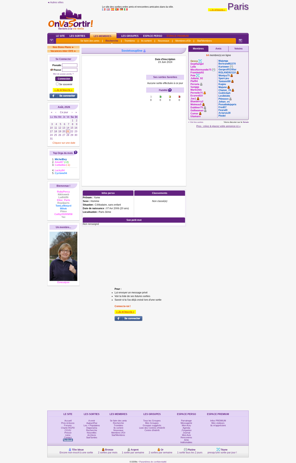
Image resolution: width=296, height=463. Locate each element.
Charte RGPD (68, 428)
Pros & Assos (68, 423)
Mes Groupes (152, 423)
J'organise (186, 430)
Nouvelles (91, 432)
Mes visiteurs (218, 423)
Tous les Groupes (152, 420)
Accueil (67, 420)
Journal (186, 432)
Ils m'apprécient (218, 425)
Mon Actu (186, 425)
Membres (198, 48)
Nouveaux (163, 40)
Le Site (60, 36)
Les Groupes (130, 36)
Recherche (112, 40)
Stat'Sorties (91, 437)
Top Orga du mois (63, 153)
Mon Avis (186, 435)
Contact (68, 437)
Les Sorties (77, 36)
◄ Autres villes (55, 2)
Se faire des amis (89, 40)
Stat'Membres (204, 40)
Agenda (186, 428)
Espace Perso (152, 36)
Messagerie (186, 423)
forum (246, 122)
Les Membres (102, 36)
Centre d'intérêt (152, 430)
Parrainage (186, 420)
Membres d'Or (183, 40)
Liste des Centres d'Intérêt (152, 428)
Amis (218, 48)
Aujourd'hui (91, 423)
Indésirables (186, 442)
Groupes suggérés (152, 425)
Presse (67, 432)
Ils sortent (146, 40)
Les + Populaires (92, 425)
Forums (68, 425)
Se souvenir (65, 84)
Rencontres (186, 437)
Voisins (238, 48)
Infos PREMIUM (218, 420)
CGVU (68, 430)
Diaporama (91, 428)
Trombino (129, 40)
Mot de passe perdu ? (63, 74)
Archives (91, 435)
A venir (91, 420)
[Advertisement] (175, 21)
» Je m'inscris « (217, 10)
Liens (67, 435)
